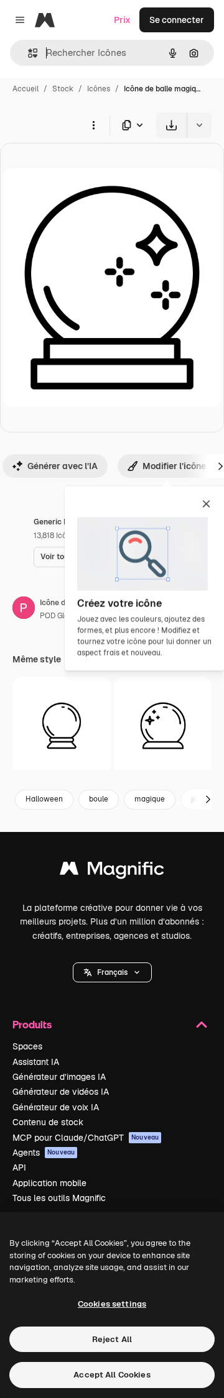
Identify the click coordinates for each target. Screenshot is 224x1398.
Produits (32, 1024)
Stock (62, 89)
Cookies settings (112, 1304)
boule (98, 799)
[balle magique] (61, 726)
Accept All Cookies (111, 1374)
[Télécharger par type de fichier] (133, 125)
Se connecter (176, 19)
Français (112, 972)
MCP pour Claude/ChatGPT (85, 1137)
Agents (43, 1152)
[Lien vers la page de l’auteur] (23, 609)
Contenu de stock (47, 1122)
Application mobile (49, 1183)
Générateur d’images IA (59, 1076)
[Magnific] (112, 871)
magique (149, 799)
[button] (112, 972)
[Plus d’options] (93, 124)
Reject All (112, 1339)
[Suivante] (208, 800)
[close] (206, 504)
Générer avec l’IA (62, 466)
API (19, 1167)
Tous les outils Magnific (59, 1198)
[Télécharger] (171, 125)
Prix (122, 19)
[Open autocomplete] (28, 53)
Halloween (44, 799)
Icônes (98, 89)
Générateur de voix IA (55, 1107)
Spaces (27, 1046)
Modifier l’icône (174, 466)
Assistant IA (35, 1061)
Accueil (25, 89)
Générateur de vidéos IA (60, 1091)
